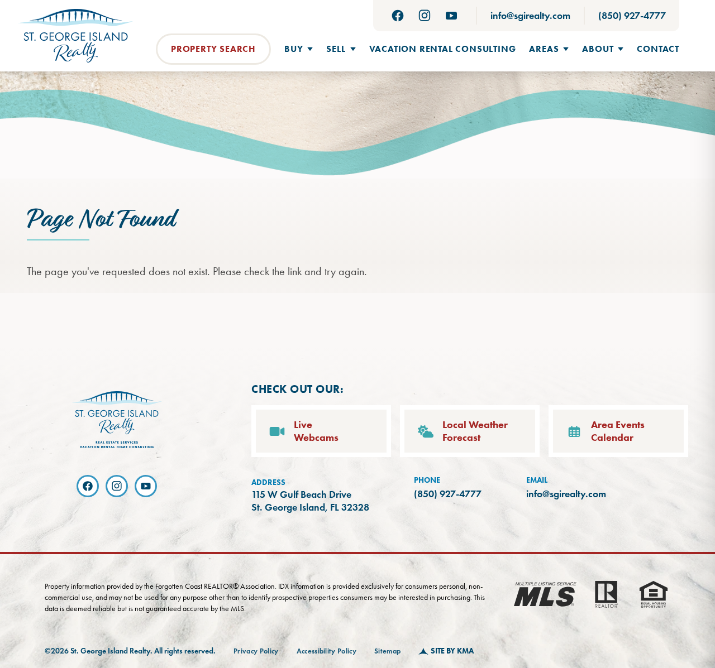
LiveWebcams (316, 431)
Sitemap (387, 651)
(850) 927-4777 (632, 15)
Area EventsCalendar (618, 431)
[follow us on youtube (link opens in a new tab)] (451, 15)
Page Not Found (100, 220)
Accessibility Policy (327, 651)
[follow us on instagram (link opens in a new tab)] (424, 15)
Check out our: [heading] (297, 389)
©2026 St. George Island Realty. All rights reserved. (130, 651)
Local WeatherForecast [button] (475, 431)
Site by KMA (452, 651)
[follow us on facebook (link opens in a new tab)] (398, 15)
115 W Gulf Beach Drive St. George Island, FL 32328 (310, 500)
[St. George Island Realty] (76, 35)
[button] (298, 49)
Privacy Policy (256, 651)
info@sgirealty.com (530, 15)
